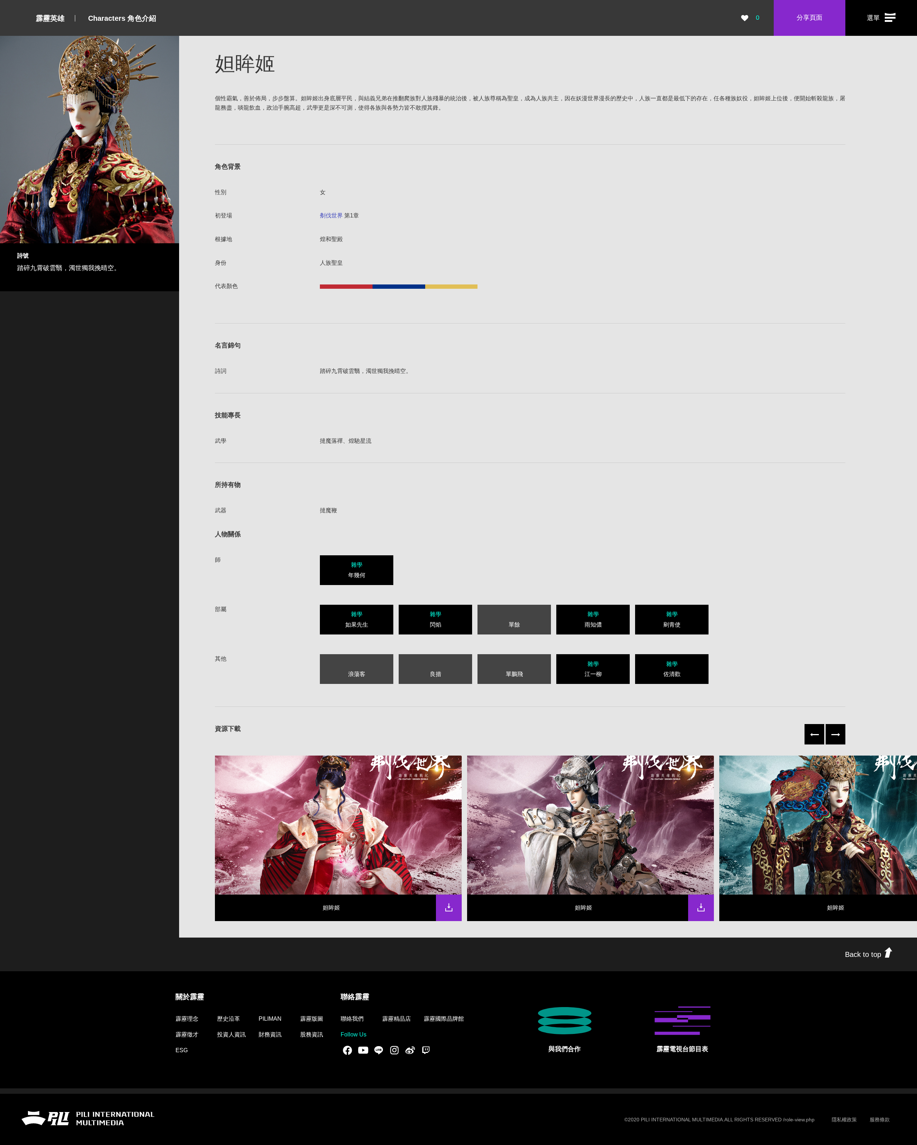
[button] (881, 18)
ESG (182, 1050)
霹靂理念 (187, 1019)
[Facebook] (347, 1050)
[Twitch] (426, 1050)
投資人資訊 (231, 1034)
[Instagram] (394, 1050)
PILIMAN (270, 1019)
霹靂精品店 (396, 1019)
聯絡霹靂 (355, 997)
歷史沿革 (228, 1019)
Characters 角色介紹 (122, 18)
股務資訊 (311, 1034)
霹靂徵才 (187, 1034)
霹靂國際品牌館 (444, 1019)
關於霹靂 (190, 997)
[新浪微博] (410, 1050)
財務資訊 (270, 1034)
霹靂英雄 (50, 18)
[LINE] (378, 1050)
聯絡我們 (352, 1019)
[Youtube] (363, 1050)
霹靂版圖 (311, 1019)
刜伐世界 (331, 215)
